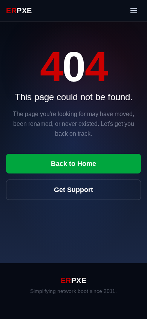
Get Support (73, 190)
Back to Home (73, 163)
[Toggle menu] (134, 10)
